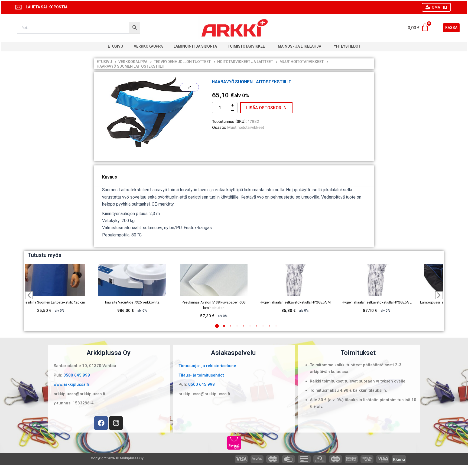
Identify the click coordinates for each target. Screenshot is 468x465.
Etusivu (115, 46)
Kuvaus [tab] (109, 177)
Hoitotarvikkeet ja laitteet (245, 62)
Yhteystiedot (347, 46)
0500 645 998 (76, 375)
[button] (217, 326)
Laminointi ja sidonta (195, 46)
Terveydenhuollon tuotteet (182, 62)
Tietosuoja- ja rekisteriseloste (207, 365)
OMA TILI (439, 7)
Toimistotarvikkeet (247, 46)
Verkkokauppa (148, 46)
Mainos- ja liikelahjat (300, 46)
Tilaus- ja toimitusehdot (201, 375)
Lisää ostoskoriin (266, 107)
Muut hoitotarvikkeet (302, 62)
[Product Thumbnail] (189, 87)
